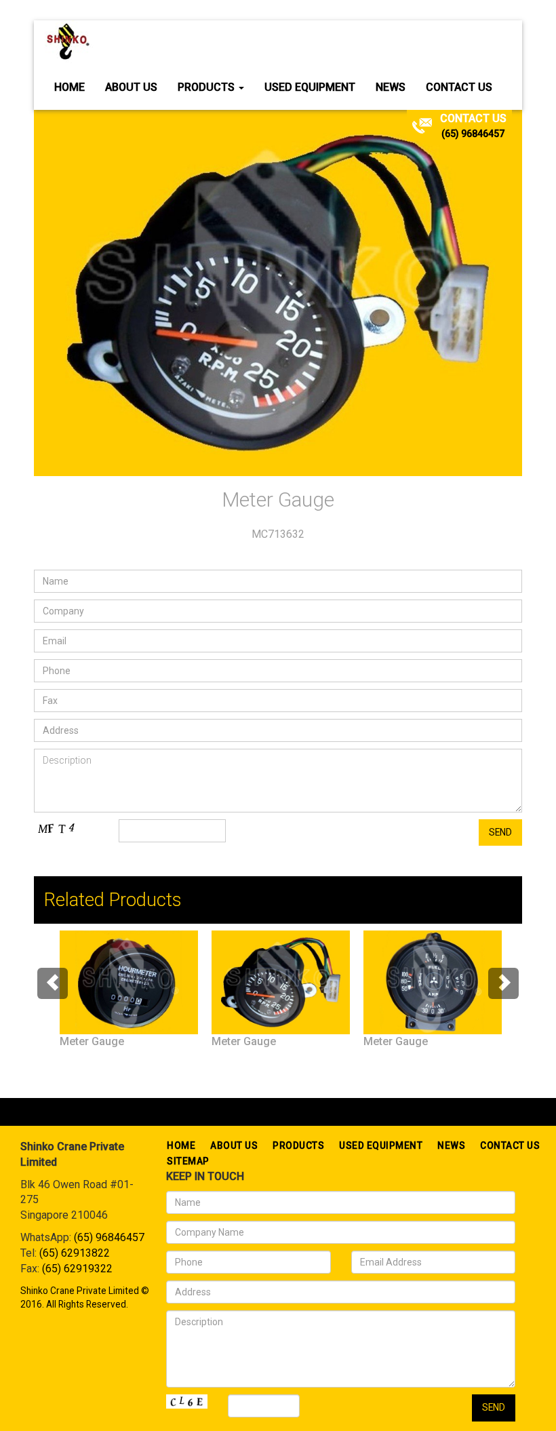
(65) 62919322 (77, 1268)
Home (69, 87)
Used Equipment (309, 87)
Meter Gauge (92, 1041)
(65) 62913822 (74, 1253)
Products (207, 87)
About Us (131, 87)
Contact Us (459, 87)
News (390, 87)
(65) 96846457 (472, 133)
